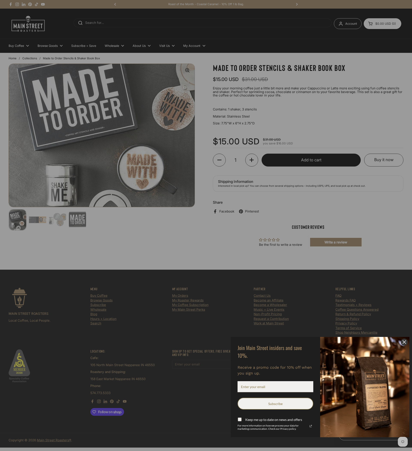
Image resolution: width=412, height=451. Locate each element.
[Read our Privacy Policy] (310, 426)
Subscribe (275, 404)
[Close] (404, 342)
